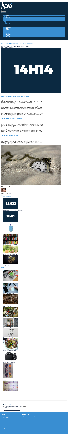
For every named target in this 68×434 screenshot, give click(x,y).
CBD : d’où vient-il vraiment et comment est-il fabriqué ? (13, 406)
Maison (5, 16)
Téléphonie (7, 15)
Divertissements (8, 34)
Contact (3, 428)
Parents (5, 22)
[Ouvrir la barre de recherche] (2, 9)
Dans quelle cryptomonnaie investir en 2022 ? (10, 265)
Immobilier (8, 17)
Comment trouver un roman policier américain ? (10, 244)
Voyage (5, 24)
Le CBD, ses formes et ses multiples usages (11, 407)
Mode (5, 21)
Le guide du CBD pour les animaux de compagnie (12, 410)
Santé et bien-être (7, 23)
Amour (7, 28)
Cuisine (7, 18)
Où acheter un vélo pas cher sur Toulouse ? (10, 317)
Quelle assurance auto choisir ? (30, 416)
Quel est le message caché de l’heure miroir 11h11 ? (11, 223)
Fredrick (9, 193)
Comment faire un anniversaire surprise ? (9, 350)
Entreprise (7, 35)
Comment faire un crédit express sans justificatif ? (11, 254)
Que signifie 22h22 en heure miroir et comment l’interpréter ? (13, 210)
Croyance (7, 33)
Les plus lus (23, 416)
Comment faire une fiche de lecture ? (9, 327)
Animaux (7, 29)
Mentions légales (4, 424)
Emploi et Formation (9, 36)
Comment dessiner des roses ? (8, 337)
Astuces (7, 30)
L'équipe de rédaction (5, 417)
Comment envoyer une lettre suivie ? (9, 293)
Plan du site (4, 421)
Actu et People (8, 27)
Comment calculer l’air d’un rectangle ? (9, 362)
